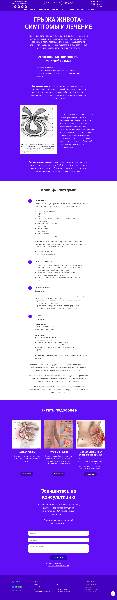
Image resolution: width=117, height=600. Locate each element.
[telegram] (19, 7)
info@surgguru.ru (88, 587)
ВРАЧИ (64, 9)
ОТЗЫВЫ (71, 9)
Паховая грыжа (27, 451)
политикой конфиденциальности (58, 565)
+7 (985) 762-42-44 (96, 4)
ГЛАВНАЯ (24, 9)
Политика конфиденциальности (41, 591)
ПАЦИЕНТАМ (81, 9)
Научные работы (37, 586)
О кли (34, 584)
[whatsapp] (22, 7)
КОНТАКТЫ (92, 9)
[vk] (15, 7)
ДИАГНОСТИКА (44, 9)
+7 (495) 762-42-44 (96, 2)
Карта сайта (36, 589)
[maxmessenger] (26, 7)
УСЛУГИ (33, 9)
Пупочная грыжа (58, 451)
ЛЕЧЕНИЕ (55, 9)
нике (37, 584)
